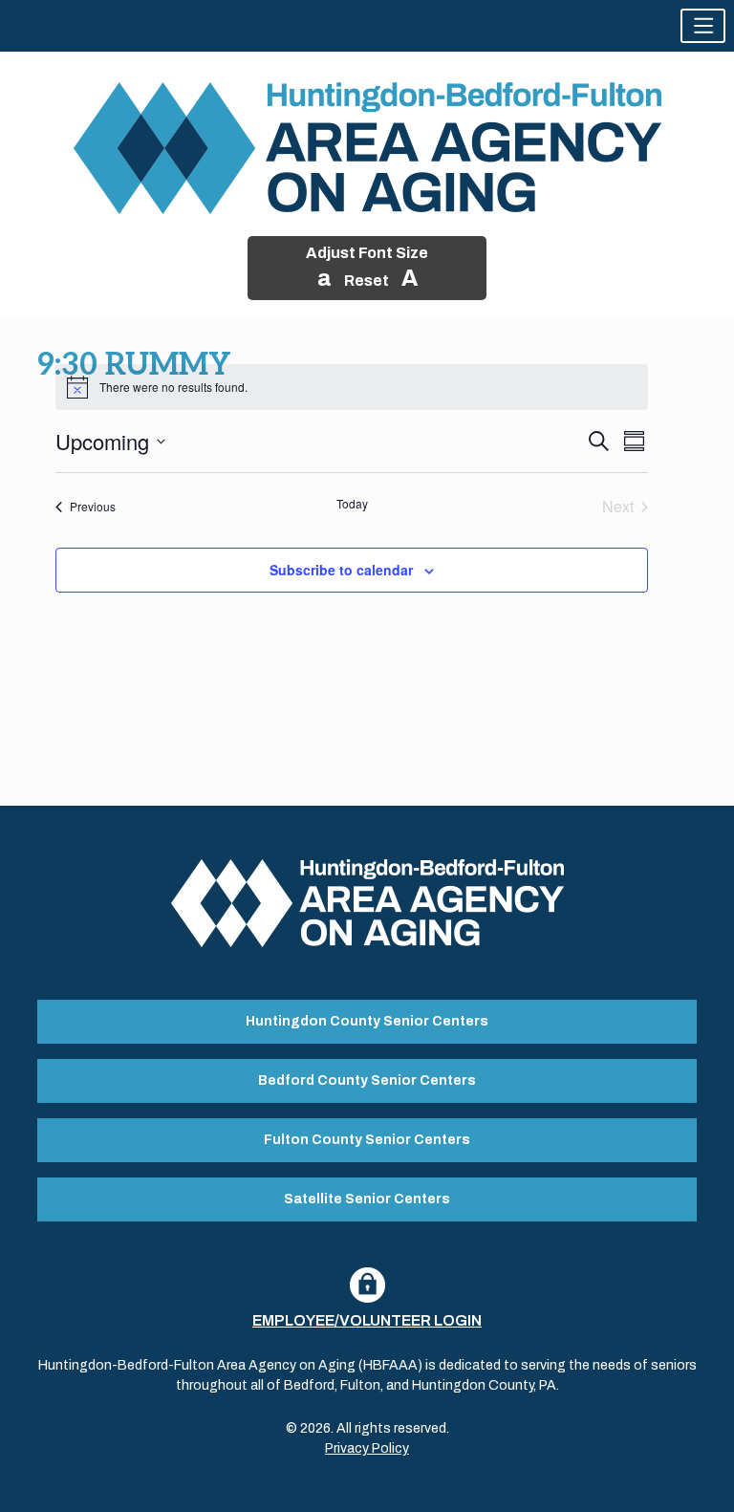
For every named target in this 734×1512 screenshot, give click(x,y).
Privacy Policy (367, 1448)
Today (352, 503)
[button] (702, 26)
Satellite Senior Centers (367, 1199)
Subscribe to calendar (341, 569)
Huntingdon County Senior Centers (367, 1021)
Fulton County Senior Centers (367, 1140)
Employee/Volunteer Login (367, 1320)
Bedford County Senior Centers (367, 1080)
